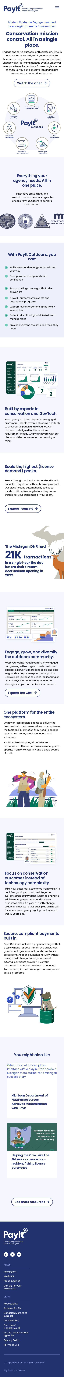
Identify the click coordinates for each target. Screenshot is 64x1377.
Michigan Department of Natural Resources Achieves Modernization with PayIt (30, 1101)
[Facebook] (6, 1254)
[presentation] (32, 1077)
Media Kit (9, 1276)
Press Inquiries (12, 1281)
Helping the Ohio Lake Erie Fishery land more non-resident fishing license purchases (30, 1161)
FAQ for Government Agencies (16, 1334)
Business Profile (12, 1308)
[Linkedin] (12, 1254)
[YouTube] (19, 1254)
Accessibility (11, 1303)
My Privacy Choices (14, 1370)
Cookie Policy (11, 1320)
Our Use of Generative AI (12, 1326)
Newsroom (10, 1271)
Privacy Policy (12, 1340)
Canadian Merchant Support (15, 1314)
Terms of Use (11, 1345)
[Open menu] (56, 8)
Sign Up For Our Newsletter (13, 1287)
